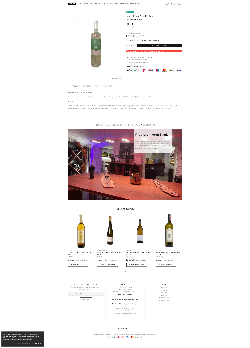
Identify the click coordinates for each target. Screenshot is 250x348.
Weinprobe (164, 290)
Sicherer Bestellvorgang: (136, 67)
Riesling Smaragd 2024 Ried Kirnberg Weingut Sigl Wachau (110, 252)
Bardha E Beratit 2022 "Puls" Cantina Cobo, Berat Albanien (139, 252)
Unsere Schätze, (102, 250)
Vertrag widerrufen (164, 300)
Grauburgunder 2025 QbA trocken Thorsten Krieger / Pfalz (81, 252)
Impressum (126, 334)
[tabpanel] (81, 242)
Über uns (164, 295)
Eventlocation (164, 292)
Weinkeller (164, 288)
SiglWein (72, 4)
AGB (141, 334)
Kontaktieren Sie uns (164, 297)
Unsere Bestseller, (73, 250)
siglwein (107, 334)
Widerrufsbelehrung (150, 334)
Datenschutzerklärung (23, 343)
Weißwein (82, 250)
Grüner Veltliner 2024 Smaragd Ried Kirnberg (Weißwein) (169, 252)
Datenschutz (135, 334)
